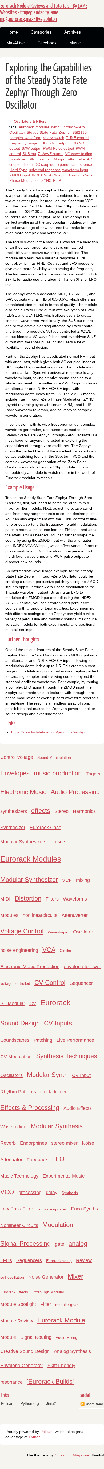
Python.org (30, 1403)
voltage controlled (15, 983)
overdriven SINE (23, 159)
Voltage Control (21, 931)
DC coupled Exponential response (63, 164)
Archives (72, 32)
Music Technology (19, 1176)
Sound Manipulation (54, 757)
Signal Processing (25, 1243)
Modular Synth (47, 1074)
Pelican (7, 1403)
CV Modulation (16, 1056)
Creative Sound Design (25, 1351)
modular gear (66, 1304)
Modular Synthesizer (29, 879)
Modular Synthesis (57, 1126)
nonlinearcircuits (40, 915)
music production (58, 773)
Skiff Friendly (61, 1365)
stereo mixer (64, 1143)
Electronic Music (23, 791)
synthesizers (13, 811)
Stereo (61, 811)
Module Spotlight (18, 1304)
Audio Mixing (66, 1337)
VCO (7, 1191)
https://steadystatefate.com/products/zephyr (48, 732)
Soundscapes (14, 1040)
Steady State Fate (42, 132)
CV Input (81, 1075)
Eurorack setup (59, 1261)
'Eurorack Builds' (50, 1381)
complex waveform (25, 138)
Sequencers (29, 1260)
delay (51, 1192)
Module (8, 1337)
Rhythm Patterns (18, 1091)
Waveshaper (58, 932)
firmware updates (52, 1209)
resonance (11, 1382)
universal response (45, 170)
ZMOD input (20, 175)
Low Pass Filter (16, 1209)
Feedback (37, 1159)
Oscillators (11, 1075)
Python (35, 1437)
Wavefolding (13, 1126)
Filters (52, 899)
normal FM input (52, 159)
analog (78, 1243)
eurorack (26, 127)
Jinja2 (51, 1403)
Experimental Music (64, 1176)
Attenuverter (75, 915)
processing (30, 1192)
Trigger (93, 773)
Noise (88, 1143)
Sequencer (81, 983)
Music (75, 43)
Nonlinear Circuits (19, 1225)
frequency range (23, 143)
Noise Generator (45, 1277)
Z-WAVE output (50, 154)
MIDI (5, 899)
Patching (43, 1040)
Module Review (16, 1321)
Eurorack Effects (14, 1292)
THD (43, 143)
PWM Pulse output (58, 148)
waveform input (75, 170)
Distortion (28, 898)
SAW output (31, 148)
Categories (41, 32)
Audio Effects (77, 1108)
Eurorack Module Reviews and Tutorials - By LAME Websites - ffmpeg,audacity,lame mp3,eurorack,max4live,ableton (43, 12)
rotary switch (53, 138)
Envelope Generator (21, 1365)
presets (58, 841)
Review (84, 1260)
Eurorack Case (45, 827)
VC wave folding (78, 154)
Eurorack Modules (30, 859)
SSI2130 (79, 132)
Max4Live (15, 43)
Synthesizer (12, 827)
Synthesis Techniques (66, 1056)
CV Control (49, 982)
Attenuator (11, 1159)
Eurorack (55, 1002)
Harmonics (84, 811)
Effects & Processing (29, 1107)
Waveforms (75, 899)
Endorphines (33, 1143)
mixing (83, 880)
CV (32, 1003)
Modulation (57, 1224)
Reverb (8, 1143)
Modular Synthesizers (23, 841)
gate (59, 1244)
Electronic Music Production (29, 966)
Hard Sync (18, 170)
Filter (45, 1304)
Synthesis (70, 1193)
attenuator (76, 159)
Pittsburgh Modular (48, 1292)
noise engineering (19, 950)
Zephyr (65, 132)
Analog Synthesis (72, 1351)
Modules (9, 915)
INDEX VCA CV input (49, 175)
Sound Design (20, 1023)
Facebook (47, 43)
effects (40, 810)
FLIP (57, 180)
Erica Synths (84, 1209)
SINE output (58, 143)
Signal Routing (35, 1337)
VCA (48, 949)
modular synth (47, 127)
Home (12, 32)
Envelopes (15, 773)
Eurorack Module (61, 1320)
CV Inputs (58, 1023)
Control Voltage (16, 757)
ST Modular (12, 1003)
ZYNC (46, 180)
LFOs (6, 1260)
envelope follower (82, 966)
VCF (67, 880)
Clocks (65, 950)
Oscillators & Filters (30, 121)
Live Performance (75, 1040)
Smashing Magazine (72, 1455)
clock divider (53, 1091)
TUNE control (77, 138)
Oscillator (83, 932)
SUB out (29, 154)
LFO (58, 1159)
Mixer (75, 1276)
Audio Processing (75, 791)
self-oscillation (12, 1277)
